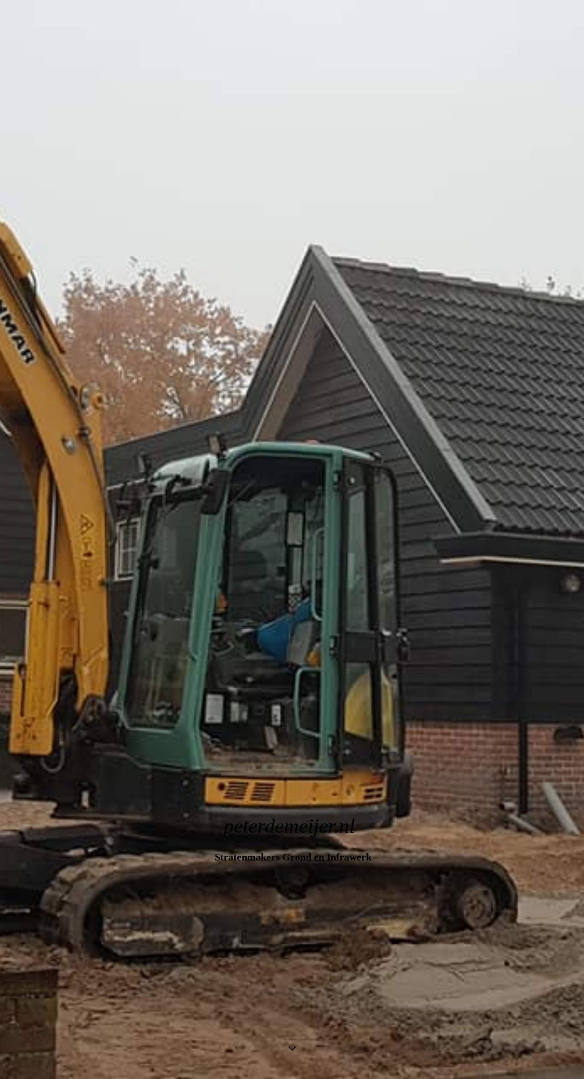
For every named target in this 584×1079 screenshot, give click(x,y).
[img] (292, 539)
